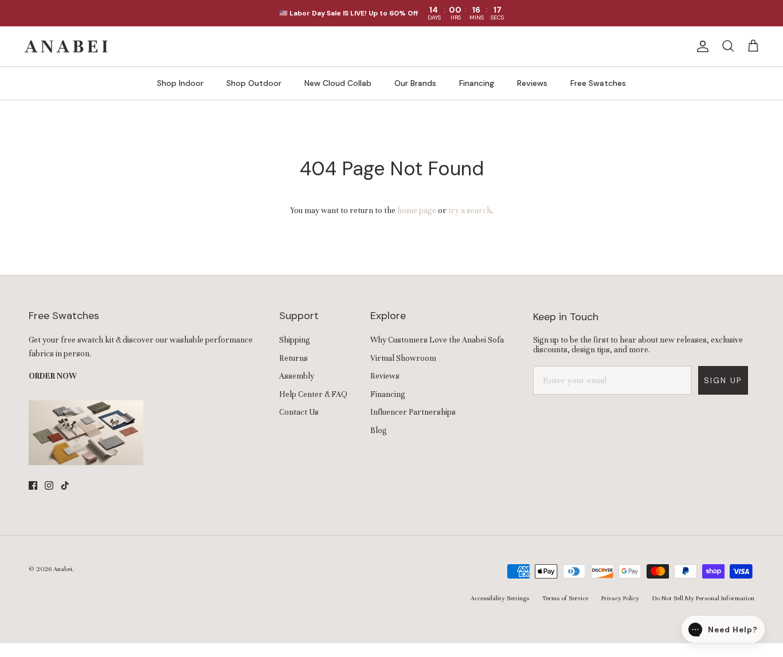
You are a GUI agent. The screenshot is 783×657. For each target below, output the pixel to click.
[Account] (700, 46)
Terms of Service (565, 598)
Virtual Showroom (403, 358)
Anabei (62, 569)
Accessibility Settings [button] (500, 598)
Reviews (532, 83)
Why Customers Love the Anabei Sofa (437, 340)
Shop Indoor (180, 83)
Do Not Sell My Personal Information (703, 598)
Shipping (294, 340)
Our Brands (415, 83)
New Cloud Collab (337, 83)
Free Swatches (598, 83)
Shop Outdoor (253, 83)
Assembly (296, 376)
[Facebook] (33, 485)
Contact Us (299, 412)
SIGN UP (723, 380)
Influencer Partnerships (413, 412)
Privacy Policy (620, 598)
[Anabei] (66, 46)
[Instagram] (49, 485)
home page (416, 210)
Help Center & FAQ (313, 394)
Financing (476, 83)
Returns (293, 358)
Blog (378, 430)
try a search (469, 210)
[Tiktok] (65, 485)
